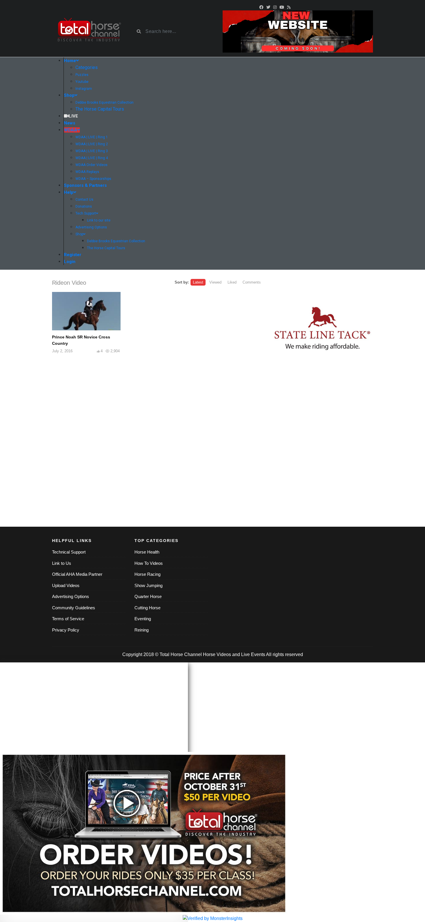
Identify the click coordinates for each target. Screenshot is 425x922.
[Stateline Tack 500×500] (322, 329)
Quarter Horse (148, 596)
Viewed (215, 282)
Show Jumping (148, 585)
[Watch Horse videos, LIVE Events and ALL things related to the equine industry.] (89, 31)
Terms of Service (68, 618)
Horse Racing (147, 574)
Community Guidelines (73, 607)
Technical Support (69, 552)
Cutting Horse (147, 607)
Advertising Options (70, 596)
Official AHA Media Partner (77, 574)
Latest (198, 282)
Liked (232, 282)
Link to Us (61, 563)
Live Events (253, 654)
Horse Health (146, 552)
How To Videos (148, 563)
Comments (252, 282)
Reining (141, 629)
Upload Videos (66, 585)
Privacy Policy (65, 629)
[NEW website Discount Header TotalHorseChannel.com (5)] (298, 31)
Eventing (142, 618)
